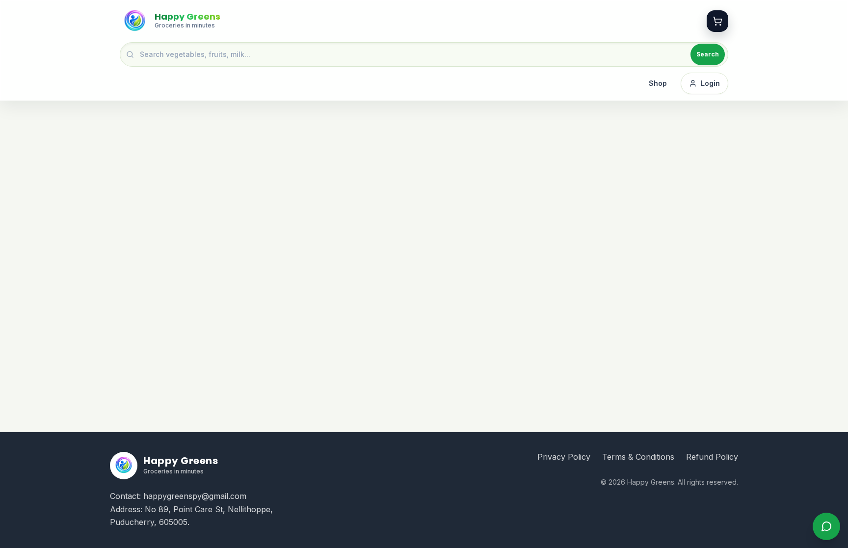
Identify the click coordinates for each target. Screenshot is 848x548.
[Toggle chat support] (826, 526)
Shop (658, 83)
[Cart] (717, 21)
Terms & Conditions (638, 457)
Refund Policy (712, 457)
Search (707, 54)
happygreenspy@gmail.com (194, 496)
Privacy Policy (563, 457)
